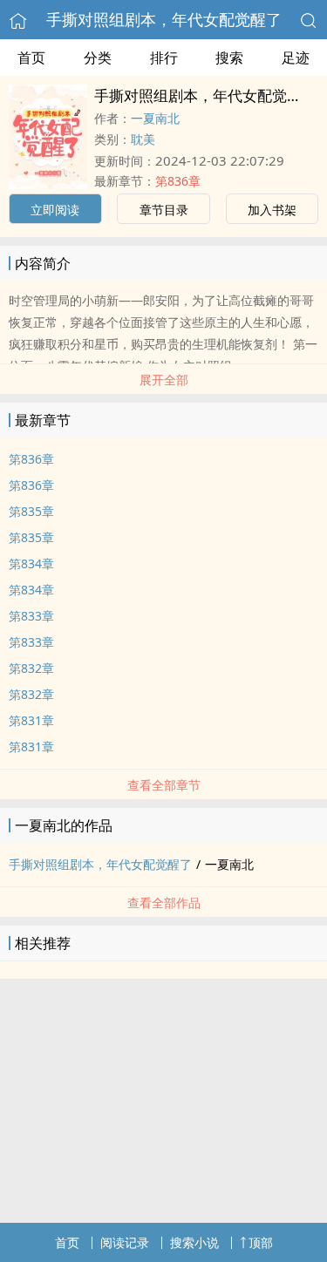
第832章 (31, 668)
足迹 (296, 57)
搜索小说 (194, 1242)
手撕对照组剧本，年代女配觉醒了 (164, 19)
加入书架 (272, 209)
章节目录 (164, 209)
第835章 (31, 511)
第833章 (31, 615)
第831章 (31, 720)
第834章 (31, 563)
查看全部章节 (164, 785)
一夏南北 (155, 118)
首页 (31, 57)
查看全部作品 (164, 902)
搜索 (229, 57)
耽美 (143, 139)
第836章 (178, 181)
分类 (98, 57)
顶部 (261, 1242)
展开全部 (164, 379)
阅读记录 (124, 1242)
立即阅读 (55, 209)
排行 (164, 57)
